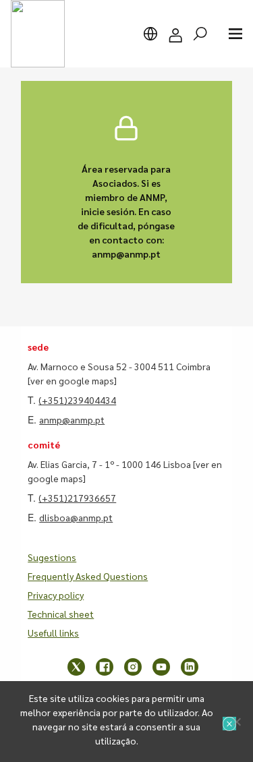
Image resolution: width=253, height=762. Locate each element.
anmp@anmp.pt (72, 419)
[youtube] (161, 667)
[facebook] (104, 667)
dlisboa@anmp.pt (76, 517)
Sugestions (52, 557)
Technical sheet (61, 614)
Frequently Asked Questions (88, 576)
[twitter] (76, 667)
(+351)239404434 (77, 400)
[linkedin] (189, 667)
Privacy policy (56, 595)
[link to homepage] (38, 33)
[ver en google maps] (72, 380)
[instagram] (133, 667)
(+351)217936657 (77, 498)
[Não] (236, 721)
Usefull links (53, 632)
